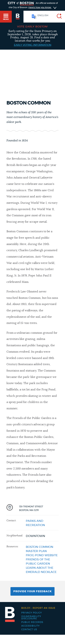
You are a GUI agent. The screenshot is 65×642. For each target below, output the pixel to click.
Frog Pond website (42, 555)
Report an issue (38, 608)
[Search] (57, 17)
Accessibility (30, 626)
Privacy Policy (31, 613)
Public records (32, 622)
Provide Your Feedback (32, 591)
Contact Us (29, 629)
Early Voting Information (32, 45)
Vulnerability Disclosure (31, 617)
